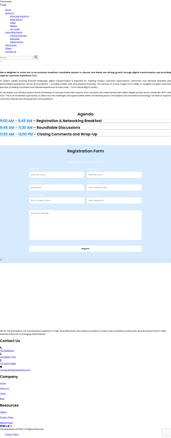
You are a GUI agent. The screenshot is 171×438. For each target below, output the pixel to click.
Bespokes (15, 38)
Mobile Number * (94, 182)
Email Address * (36, 182)
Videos (8, 48)
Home (8, 10)
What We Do (16, 19)
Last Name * (92, 169)
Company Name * (37, 195)
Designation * (93, 195)
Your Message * (36, 207)
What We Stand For (19, 16)
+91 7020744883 (8, 363)
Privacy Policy (7, 417)
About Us (9, 13)
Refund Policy (6, 422)
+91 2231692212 (7, 350)
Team (3, 393)
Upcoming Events (13, 32)
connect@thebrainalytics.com (15, 370)
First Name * (34, 169)
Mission (13, 26)
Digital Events (16, 42)
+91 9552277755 (8, 357)
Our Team (15, 29)
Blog (2, 398)
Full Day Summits (18, 35)
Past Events (11, 45)
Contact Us (10, 51)
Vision (13, 22)
